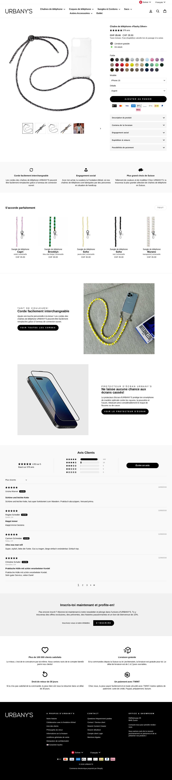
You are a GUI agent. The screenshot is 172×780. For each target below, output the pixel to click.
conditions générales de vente (57, 737)
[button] (116, 30)
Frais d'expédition (128, 38)
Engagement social (120, 133)
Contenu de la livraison (122, 125)
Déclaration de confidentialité (57, 741)
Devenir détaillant (94, 730)
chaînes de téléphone (26, 319)
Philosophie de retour (54, 730)
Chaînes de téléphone (51, 9)
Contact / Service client (96, 722)
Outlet (99, 13)
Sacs (127, 9)
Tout (160, 208)
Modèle (113, 75)
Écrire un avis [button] (143, 465)
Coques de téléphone (80, 9)
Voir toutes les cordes (38, 328)
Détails (113, 85)
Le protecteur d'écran (110, 397)
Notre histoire (51, 719)
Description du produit (121, 118)
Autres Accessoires (80, 13)
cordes (61, 316)
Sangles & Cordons (108, 9)
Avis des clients (52, 726)
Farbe (112, 55)
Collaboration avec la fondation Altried (61, 722)
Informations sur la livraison (56, 733)
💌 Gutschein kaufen (54, 745)
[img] (11, 487)
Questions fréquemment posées (99, 719)
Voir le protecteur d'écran (125, 411)
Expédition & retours (121, 140)
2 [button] (82, 585)
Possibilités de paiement (123, 148)
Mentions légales (93, 737)
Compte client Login (95, 733)
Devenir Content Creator (96, 726)
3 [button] (86, 585)
